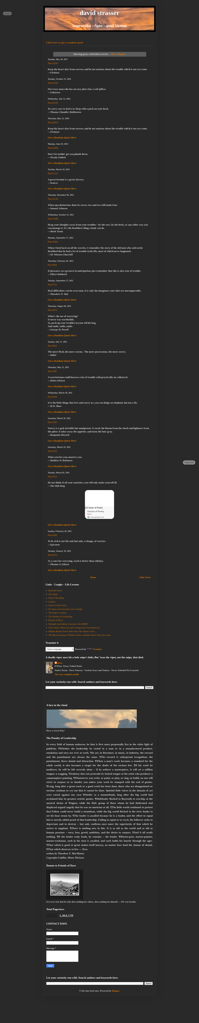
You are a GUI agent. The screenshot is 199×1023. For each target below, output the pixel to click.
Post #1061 (53, 242)
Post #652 (52, 346)
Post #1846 (53, 148)
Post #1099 (53, 219)
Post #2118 (53, 103)
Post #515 (52, 476)
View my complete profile (67, 674)
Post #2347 (53, 63)
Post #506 (52, 535)
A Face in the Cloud (57, 605)
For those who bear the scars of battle (65, 609)
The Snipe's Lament (57, 613)
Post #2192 (53, 83)
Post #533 (52, 451)
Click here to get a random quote (64, 42)
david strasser (99, 12)
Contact (51, 602)
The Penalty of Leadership (60, 616)
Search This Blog (56, 598)
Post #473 (52, 555)
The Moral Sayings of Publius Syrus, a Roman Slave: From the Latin (79, 635)
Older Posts (144, 577)
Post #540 (52, 422)
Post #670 (52, 310)
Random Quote (55, 590)
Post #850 (52, 265)
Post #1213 (53, 173)
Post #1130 (53, 199)
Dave (60, 663)
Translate (97, 649)
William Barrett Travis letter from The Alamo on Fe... (72, 631)
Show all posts (118, 54)
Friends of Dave (55, 620)
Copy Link (189, 462)
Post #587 (52, 371)
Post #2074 (53, 122)
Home (93, 577)
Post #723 (52, 284)
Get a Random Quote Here (62, 137)
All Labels (53, 594)
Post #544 (52, 397)
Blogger (115, 991)
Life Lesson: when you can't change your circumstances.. (74, 627)
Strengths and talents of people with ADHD (68, 624)
